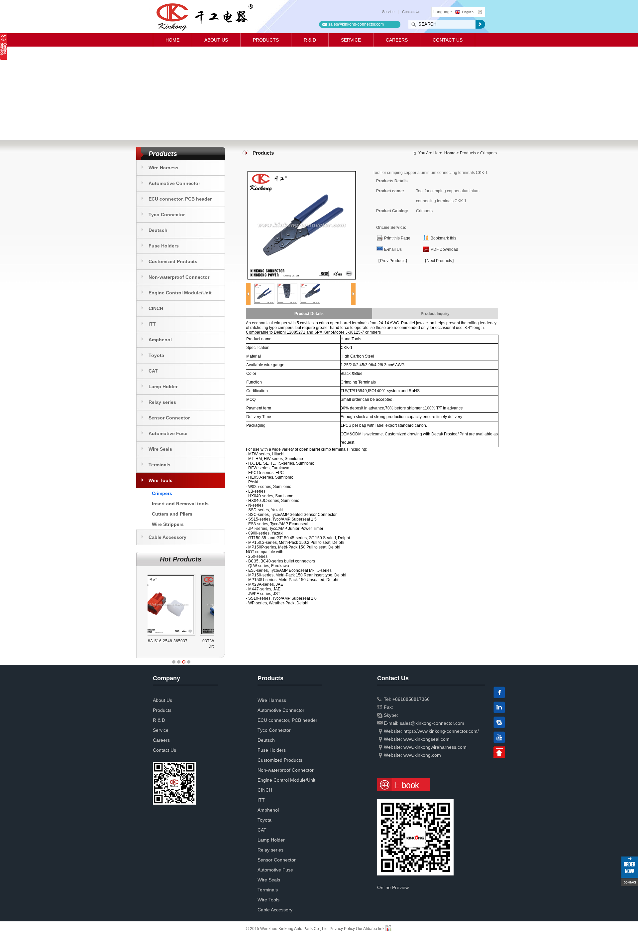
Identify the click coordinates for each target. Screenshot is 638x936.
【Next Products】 (439, 260)
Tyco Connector (167, 214)
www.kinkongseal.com (426, 739)
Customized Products (173, 261)
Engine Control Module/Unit (180, 292)
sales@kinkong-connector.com (356, 24)
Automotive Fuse (168, 433)
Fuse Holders (164, 245)
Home (172, 40)
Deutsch (158, 230)
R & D (310, 40)
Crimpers (162, 493)
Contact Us (411, 12)
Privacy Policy (342, 928)
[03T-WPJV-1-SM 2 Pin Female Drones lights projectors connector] (181, 574)
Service (388, 12)
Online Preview (393, 887)
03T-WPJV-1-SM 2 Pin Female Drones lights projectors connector (181, 646)
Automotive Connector (174, 183)
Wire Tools (160, 480)
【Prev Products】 (392, 260)
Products (266, 40)
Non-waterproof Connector (179, 277)
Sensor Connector (169, 417)
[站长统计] (388, 928)
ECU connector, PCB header (180, 199)
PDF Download (444, 249)
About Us (216, 40)
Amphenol (160, 339)
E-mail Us (393, 249)
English (468, 12)
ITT (152, 324)
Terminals (159, 464)
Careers (397, 40)
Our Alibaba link (370, 928)
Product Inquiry (435, 313)
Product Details (309, 313)
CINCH (156, 308)
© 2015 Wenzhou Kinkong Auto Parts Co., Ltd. (288, 928)
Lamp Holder (163, 386)
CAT (153, 371)
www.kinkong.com (422, 755)
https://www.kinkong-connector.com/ (441, 731)
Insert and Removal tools (180, 503)
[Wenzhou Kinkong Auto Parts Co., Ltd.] (204, 16)
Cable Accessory (167, 537)
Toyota (156, 355)
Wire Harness (163, 167)
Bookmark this (443, 238)
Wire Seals (160, 449)
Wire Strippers (168, 524)
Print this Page (397, 238)
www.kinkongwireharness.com (435, 747)
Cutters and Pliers (172, 514)
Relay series (162, 402)
